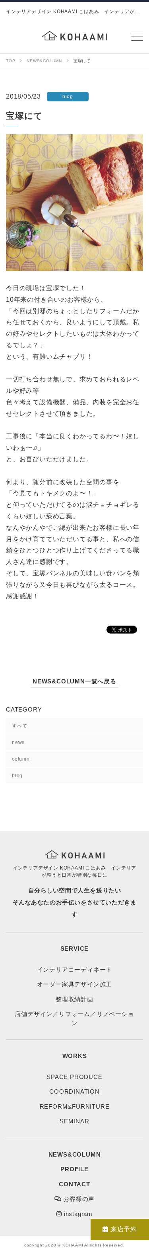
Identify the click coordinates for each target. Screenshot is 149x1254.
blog (17, 775)
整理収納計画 (74, 999)
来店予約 (122, 1229)
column (21, 759)
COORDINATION (74, 1091)
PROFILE (74, 1169)
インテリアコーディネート (74, 969)
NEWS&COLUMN (74, 1154)
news (18, 742)
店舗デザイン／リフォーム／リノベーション (74, 1018)
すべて (19, 726)
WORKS (74, 1055)
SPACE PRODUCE (74, 1076)
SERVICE (74, 948)
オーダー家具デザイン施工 (74, 984)
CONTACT (74, 1184)
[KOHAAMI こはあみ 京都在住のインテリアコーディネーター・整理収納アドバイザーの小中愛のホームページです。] (74, 35)
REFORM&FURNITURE (75, 1106)
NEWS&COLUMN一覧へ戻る (74, 681)
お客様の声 (78, 1198)
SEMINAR (74, 1121)
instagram (77, 1213)
